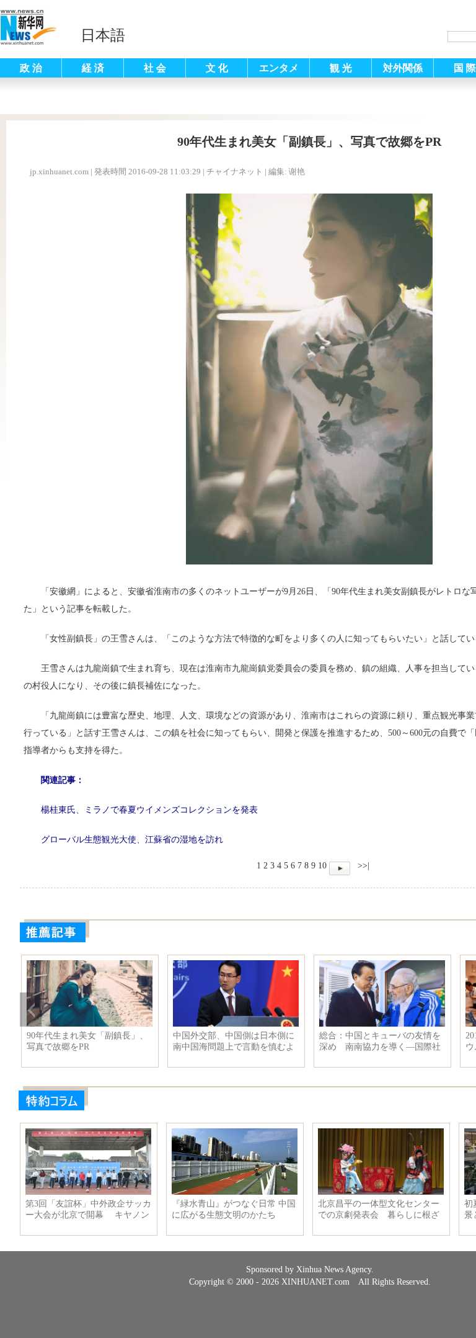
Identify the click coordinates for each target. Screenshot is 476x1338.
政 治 (31, 68)
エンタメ (279, 68)
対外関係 (403, 68)
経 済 (93, 68)
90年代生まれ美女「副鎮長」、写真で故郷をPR (87, 1041)
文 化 (217, 68)
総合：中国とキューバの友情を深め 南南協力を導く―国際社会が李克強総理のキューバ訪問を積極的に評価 (380, 1041)
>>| (362, 865)
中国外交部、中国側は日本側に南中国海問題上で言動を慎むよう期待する (233, 1041)
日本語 (103, 35)
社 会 (155, 68)
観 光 (341, 68)
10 (322, 865)
